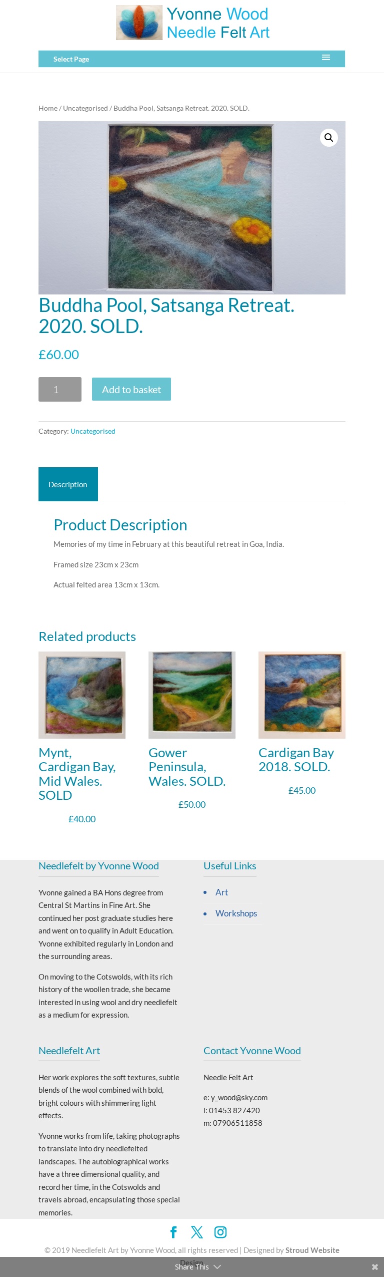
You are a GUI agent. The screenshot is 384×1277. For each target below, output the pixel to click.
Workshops (236, 913)
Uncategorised (85, 108)
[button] (329, 138)
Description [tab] (67, 484)
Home (48, 108)
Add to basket (131, 389)
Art (222, 892)
